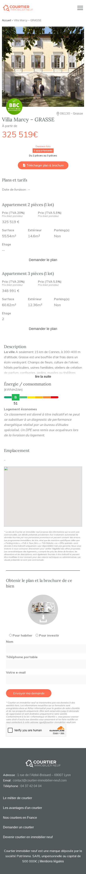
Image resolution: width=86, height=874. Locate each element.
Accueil (6, 20)
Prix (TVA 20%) (13, 214)
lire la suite (43, 376)
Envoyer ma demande (29, 693)
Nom (9, 642)
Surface (8, 230)
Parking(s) (61, 230)
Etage (6, 244)
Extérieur (35, 230)
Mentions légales (52, 861)
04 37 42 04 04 (31, 786)
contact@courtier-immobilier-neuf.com (40, 780)
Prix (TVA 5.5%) (49, 214)
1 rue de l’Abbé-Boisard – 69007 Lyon (44, 775)
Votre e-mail (16, 672)
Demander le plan (43, 260)
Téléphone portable (22, 657)
